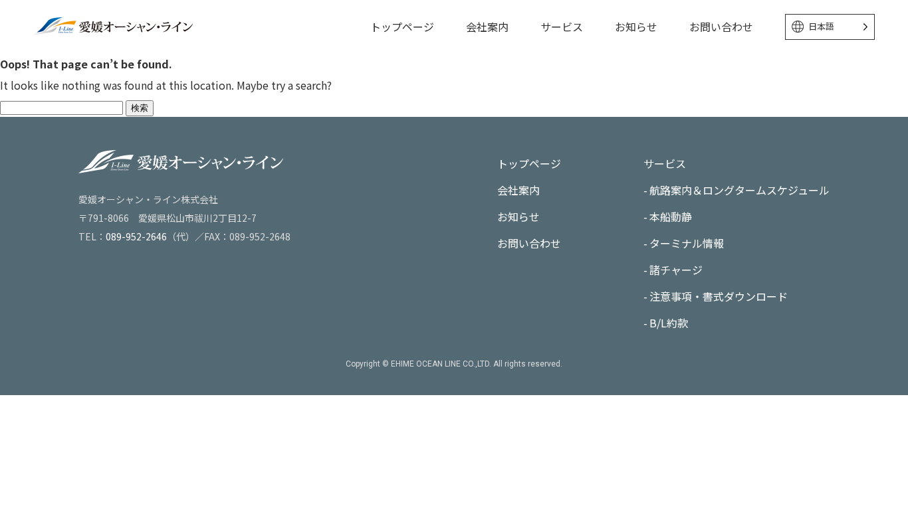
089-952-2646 (136, 236)
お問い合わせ (721, 27)
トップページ (402, 27)
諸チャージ (676, 270)
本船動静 (670, 216)
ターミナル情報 (686, 243)
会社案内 (487, 27)
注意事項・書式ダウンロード (718, 296)
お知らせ (636, 27)
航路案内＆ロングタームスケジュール (739, 190)
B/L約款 (668, 323)
